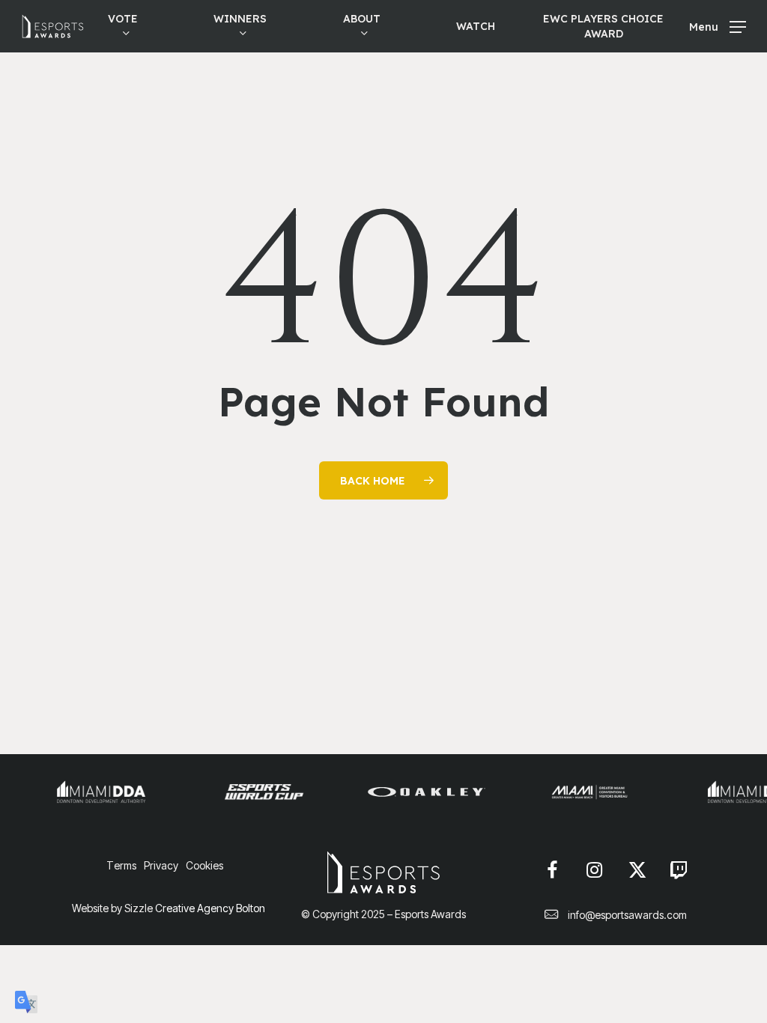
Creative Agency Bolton (209, 908)
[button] (717, 26)
